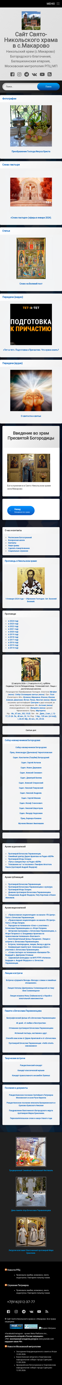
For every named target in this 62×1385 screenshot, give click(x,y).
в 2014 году (13, 648)
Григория (35, 703)
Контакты (12, 543)
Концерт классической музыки (31, 1070)
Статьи (6, 230)
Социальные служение (18, 551)
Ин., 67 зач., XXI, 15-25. (21, 714)
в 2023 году (13, 624)
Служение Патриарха (18, 1285)
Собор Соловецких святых (26, 694)
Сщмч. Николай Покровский (31, 788)
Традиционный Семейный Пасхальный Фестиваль (31, 1170)
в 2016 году (13, 642)
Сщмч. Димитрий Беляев (31, 778)
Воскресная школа (16, 540)
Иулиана (27, 697)
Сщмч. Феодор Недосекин (31, 813)
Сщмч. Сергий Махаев (31, 798)
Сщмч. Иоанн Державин (31, 768)
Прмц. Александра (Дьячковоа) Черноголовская (31, 752)
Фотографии (9, 98)
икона (11, 694)
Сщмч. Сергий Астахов (31, 763)
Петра (32, 700)
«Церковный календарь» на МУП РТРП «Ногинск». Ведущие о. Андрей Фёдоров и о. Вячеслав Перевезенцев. (28, 960)
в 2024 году (13, 621)
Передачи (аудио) (12, 363)
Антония (42, 705)
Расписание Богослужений (20, 537)
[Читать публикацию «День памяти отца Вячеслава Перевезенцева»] (31, 1192)
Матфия (53, 692)
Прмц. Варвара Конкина (31, 818)
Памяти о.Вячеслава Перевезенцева (23, 1011)
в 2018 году (13, 637)
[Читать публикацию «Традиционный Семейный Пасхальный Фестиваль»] (31, 1152)
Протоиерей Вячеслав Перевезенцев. (24, 854)
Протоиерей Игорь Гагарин (19, 859)
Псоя (52, 694)
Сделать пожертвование (19, 548)
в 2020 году (13, 632)
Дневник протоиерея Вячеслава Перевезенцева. (29, 892)
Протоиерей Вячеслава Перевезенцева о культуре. (30, 887)
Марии (53, 700)
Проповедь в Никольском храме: (21, 561)
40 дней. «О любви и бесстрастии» (31, 1023)
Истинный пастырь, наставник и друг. (31, 1033)
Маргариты (40, 711)
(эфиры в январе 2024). (31, 217)
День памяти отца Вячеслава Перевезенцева (31, 1210)
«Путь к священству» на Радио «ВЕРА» (24, 862)
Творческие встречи (15, 1058)
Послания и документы (16, 1088)
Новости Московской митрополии (24, 1346)
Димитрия (18, 700)
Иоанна (44, 697)
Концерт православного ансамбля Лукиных (31, 1075)
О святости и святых (31, 416)
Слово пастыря (11, 164)
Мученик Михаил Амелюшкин (31, 823)
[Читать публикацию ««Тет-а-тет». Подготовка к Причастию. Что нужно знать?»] (31, 324)
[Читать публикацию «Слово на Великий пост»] (31, 258)
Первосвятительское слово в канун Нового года (31, 1118)
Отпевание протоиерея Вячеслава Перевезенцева (31, 1028)
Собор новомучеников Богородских (22, 740)
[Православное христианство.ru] (31, 1328)
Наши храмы (13, 546)
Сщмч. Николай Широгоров (31, 808)
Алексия (9, 700)
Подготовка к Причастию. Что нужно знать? (31, 350)
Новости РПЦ (13, 1270)
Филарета (34, 708)
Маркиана (35, 697)
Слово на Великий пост (31, 283)
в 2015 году (13, 645)
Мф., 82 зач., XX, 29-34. (34, 719)
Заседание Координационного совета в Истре (36, 1352)
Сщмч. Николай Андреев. (31, 793)
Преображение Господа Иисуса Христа (31, 151)
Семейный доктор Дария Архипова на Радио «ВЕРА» (31, 856)
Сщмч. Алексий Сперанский (31, 783)
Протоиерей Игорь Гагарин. (20, 890)
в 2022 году (13, 626)
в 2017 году (13, 640)
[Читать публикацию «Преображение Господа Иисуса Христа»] (31, 126)
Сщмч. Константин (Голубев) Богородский (31, 758)
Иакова (51, 697)
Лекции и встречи (14, 973)
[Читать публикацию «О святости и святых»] (31, 390)
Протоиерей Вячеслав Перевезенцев (24, 884)
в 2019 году (13, 634)
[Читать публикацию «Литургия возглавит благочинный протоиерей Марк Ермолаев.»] (31, 1232)
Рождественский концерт (31, 1065)
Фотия (26, 700)
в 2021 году (13, 629)
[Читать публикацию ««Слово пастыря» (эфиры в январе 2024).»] (31, 192)
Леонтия (39, 700)
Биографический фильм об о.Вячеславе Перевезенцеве (31, 1018)
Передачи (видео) (12, 297)
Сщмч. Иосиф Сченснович (31, 803)
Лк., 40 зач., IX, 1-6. (22, 716)
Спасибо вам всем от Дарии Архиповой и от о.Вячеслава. (31, 1038)
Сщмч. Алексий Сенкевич (31, 773)
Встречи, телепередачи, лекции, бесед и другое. (29, 944)
